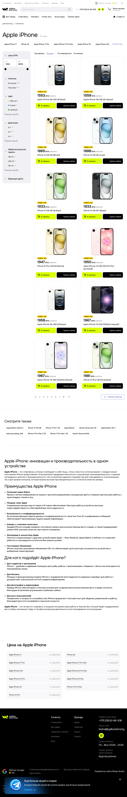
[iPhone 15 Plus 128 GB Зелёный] (102, 355)
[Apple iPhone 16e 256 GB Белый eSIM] (56, 299)
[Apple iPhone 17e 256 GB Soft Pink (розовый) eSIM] (102, 241)
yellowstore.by (7, 24)
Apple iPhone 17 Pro (41, 44)
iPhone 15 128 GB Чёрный (94, 210)
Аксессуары (60, 17)
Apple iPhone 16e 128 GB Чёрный (98, 99)
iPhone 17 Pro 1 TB (53, 428)
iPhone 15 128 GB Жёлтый (48, 155)
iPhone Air (25, 44)
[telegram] (99, 9)
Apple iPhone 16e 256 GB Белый (51, 324)
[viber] (102, 9)
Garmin (77, 736)
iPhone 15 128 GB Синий (94, 155)
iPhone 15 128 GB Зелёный (49, 210)
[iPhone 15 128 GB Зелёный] (56, 186)
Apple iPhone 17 (10, 44)
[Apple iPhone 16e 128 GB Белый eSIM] (56, 75)
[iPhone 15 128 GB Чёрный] (102, 186)
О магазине (6, 3)
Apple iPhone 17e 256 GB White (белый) (54, 380)
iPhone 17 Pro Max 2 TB (37, 433)
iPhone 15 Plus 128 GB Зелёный (97, 380)
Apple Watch (69, 428)
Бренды (55, 3)
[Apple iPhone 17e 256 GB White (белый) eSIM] (56, 355)
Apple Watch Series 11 (14, 428)
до (19, 61)
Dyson (77, 731)
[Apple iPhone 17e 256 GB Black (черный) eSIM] (102, 299)
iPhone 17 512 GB (34, 428)
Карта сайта (34, 773)
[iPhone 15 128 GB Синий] (102, 130)
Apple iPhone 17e (84, 44)
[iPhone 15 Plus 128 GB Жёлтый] (56, 241)
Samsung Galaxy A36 (14, 433)
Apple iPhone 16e (102, 44)
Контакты (45, 3)
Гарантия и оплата (32, 3)
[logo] (9, 9)
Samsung (78, 727)
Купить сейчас (69, 106)
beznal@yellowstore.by (112, 729)
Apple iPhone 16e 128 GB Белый (51, 99)
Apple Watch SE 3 (108, 428)
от (6, 61)
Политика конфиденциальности (44, 769)
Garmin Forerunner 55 (87, 428)
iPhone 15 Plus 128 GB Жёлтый (50, 266)
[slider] (16, 69)
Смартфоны (23, 17)
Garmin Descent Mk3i (81, 433)
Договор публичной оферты (77, 769)
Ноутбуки (35, 17)
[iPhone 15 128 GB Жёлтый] (56, 130)
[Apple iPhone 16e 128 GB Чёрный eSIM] (102, 75)
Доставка (18, 3)
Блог (62, 3)
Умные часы (46, 17)
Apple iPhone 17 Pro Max (63, 44)
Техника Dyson (73, 17)
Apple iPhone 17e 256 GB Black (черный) (101, 324)
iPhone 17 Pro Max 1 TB (59, 433)
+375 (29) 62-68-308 (110, 720)
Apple (76, 722)
